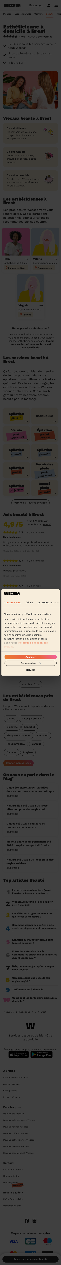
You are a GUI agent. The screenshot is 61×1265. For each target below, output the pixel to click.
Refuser (30, 669)
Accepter (30, 656)
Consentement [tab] (12, 602)
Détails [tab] (29, 602)
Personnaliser (29, 663)
